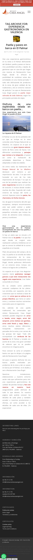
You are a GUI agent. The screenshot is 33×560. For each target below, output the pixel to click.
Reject (8, 559)
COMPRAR (16, 4)
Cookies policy (7, 524)
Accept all (3, 559)
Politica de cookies (8, 510)
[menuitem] (28, 11)
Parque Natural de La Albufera (16, 169)
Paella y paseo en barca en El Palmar (16, 46)
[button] (3, 556)
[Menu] (28, 11)
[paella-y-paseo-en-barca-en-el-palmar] (16, 38)
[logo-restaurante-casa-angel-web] (13, 11)
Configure (14, 559)
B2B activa (6, 542)
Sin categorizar (19, 52)
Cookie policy (12, 556)
